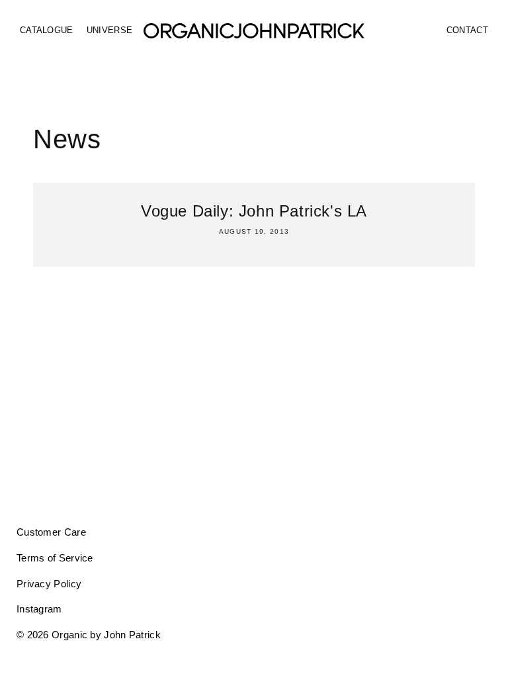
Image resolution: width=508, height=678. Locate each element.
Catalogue (46, 30)
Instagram (39, 608)
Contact (467, 30)
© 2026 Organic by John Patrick (89, 634)
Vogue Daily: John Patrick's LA (254, 211)
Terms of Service (55, 557)
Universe (109, 30)
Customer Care (51, 532)
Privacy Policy (49, 583)
